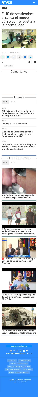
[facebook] (14, 350)
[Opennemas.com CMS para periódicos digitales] (20, 381)
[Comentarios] (29, 62)
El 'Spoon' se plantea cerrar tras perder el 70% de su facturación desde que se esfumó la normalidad (18, 231)
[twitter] (17, 350)
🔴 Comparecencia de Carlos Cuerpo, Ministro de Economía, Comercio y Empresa (18, 261)
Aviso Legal (12, 361)
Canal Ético (27, 369)
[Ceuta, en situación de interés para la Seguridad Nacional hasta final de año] (19, 317)
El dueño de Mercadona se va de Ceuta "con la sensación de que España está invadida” (17, 134)
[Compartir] (2, 57)
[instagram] (20, 350)
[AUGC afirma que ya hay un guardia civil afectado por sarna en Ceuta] (19, 181)
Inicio (30, 354)
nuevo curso (8, 65)
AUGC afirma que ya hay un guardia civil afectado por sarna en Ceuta (18, 196)
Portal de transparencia (18, 372)
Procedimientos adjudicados (19, 366)
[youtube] (24, 350)
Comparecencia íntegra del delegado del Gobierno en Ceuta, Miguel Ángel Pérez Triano (18, 296)
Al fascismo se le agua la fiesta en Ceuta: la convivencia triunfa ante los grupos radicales (18, 113)
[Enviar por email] (34, 62)
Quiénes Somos (24, 361)
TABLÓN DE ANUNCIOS (13, 369)
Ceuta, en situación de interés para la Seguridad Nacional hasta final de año (19, 331)
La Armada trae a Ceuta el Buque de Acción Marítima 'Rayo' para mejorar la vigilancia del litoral (19, 146)
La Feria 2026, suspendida (14, 123)
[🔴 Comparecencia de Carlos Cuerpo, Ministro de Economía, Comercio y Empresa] (19, 247)
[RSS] (27, 350)
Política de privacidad (18, 364)
